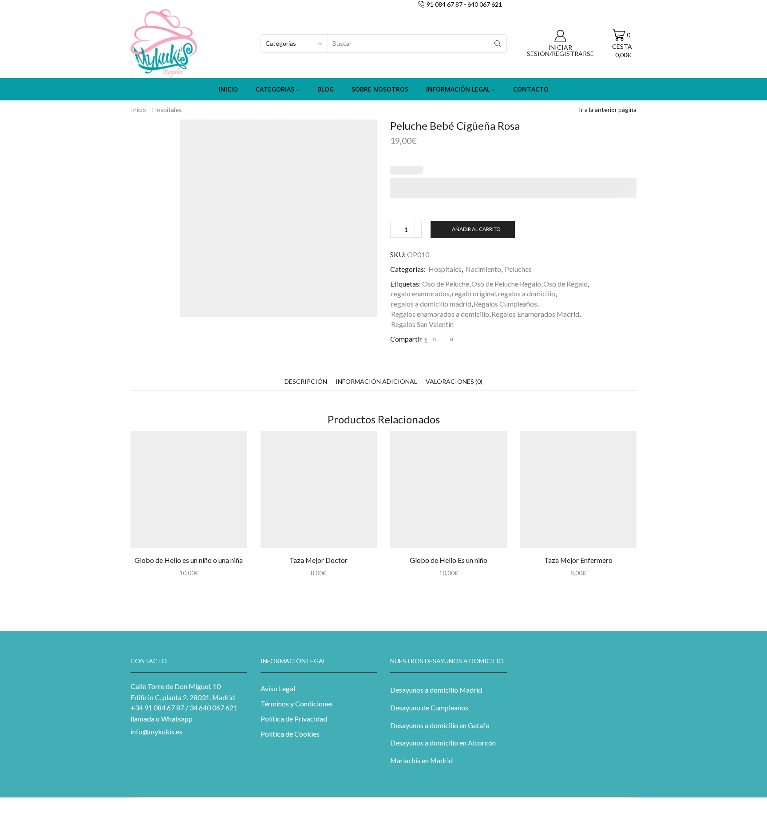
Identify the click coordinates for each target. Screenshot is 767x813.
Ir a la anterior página (608, 109)
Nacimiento (483, 269)
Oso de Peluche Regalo (506, 283)
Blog (325, 89)
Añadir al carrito (476, 229)
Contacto (531, 89)
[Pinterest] (434, 339)
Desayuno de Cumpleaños (429, 707)
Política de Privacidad (294, 718)
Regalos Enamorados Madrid (535, 314)
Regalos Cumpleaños (505, 303)
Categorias (275, 89)
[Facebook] (426, 339)
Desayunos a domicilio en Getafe (439, 725)
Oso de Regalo (565, 283)
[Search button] (497, 43)
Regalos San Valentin (422, 324)
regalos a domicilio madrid (431, 303)
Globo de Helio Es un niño (448, 560)
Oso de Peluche (445, 283)
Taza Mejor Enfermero (578, 560)
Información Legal (458, 89)
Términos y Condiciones (297, 703)
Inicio (228, 89)
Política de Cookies (290, 733)
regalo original (474, 293)
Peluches (518, 269)
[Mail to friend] (442, 339)
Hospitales (167, 109)
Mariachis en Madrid (421, 760)
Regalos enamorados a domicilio (440, 314)
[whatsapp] (450, 339)
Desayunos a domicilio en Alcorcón (443, 742)
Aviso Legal (278, 688)
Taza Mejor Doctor (318, 560)
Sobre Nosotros (380, 89)
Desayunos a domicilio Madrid (436, 689)
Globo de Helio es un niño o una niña (188, 560)
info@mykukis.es (156, 731)
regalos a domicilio (526, 293)
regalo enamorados (420, 293)
